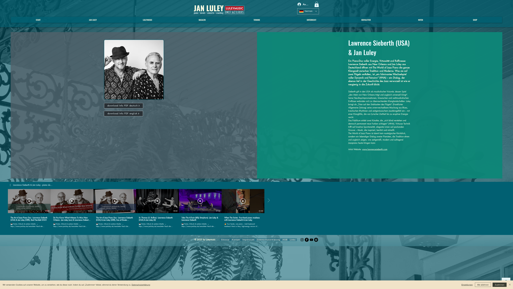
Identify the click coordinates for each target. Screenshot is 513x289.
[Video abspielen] (29, 201)
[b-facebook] (307, 240)
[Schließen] (509, 285)
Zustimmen (499, 284)
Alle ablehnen (483, 284)
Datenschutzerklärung (141, 284)
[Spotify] (316, 240)
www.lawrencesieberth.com (374, 149)
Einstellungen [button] (467, 284)
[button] (316, 4)
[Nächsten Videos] (268, 201)
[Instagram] (302, 240)
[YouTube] (311, 240)
